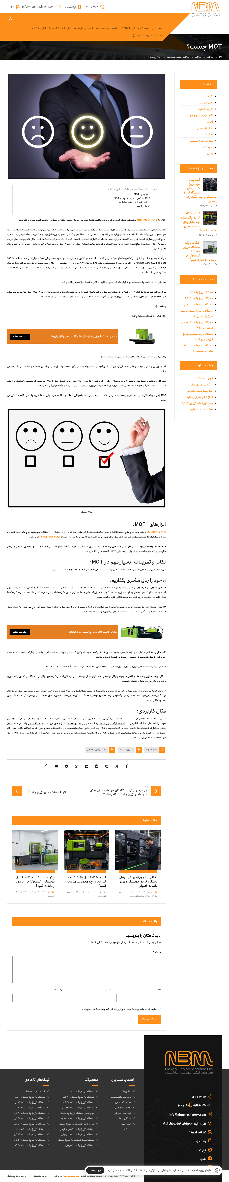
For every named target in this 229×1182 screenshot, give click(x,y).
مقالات (154, 896)
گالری (210, 122)
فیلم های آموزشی (122, 1113)
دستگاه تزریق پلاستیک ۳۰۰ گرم (29, 1145)
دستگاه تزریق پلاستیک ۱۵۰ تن (30, 1102)
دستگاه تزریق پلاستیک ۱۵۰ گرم (29, 1135)
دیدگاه (157, 952)
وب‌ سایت (57, 990)
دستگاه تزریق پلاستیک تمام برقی (77, 1135)
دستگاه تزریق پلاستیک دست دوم (77, 1118)
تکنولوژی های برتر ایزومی (199, 115)
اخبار (210, 96)
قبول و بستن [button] (95, 1170)
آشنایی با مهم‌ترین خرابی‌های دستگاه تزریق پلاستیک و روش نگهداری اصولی (200, 190)
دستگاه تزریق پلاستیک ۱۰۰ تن (30, 1097)
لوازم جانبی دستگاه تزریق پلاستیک (76, 1124)
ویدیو (210, 154)
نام (158, 990)
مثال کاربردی (141, 206)
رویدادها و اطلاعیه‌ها (121, 1097)
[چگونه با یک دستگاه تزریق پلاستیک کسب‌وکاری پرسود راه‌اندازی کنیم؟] (210, 247)
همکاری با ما (125, 1118)
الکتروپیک (126, 1124)
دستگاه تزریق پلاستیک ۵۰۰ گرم (78, 1102)
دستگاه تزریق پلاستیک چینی (79, 1145)
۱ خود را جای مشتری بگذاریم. (131, 202)
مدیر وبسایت (151, 749)
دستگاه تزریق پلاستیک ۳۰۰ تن (29, 1113)
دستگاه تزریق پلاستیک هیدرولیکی (77, 1129)
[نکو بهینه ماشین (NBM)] (220, 57)
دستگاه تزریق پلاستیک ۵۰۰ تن (29, 1124)
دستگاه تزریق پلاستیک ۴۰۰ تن (29, 1118)
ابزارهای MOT (141, 194)
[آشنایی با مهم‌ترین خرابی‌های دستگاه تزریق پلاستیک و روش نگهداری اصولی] (210, 184)
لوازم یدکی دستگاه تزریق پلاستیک (77, 1113)
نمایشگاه (208, 147)
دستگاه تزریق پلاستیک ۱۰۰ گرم (30, 1129)
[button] (127, 766)
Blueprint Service (50, 537)
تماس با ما (126, 1092)
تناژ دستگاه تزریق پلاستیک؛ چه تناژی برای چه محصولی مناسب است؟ (199, 222)
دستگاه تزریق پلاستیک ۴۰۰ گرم (78, 1097)
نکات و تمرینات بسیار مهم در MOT (131, 198)
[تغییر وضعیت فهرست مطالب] (153, 189)
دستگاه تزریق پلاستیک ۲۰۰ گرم (29, 1140)
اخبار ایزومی (206, 103)
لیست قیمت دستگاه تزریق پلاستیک (76, 1140)
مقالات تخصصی (123, 1108)
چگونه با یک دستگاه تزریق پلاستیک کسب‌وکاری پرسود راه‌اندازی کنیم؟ (200, 251)
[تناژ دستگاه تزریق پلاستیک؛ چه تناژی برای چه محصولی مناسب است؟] (210, 218)
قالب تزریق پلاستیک (35, 1092)
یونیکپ (127, 1129)
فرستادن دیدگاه (149, 1019)
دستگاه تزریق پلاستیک (82, 1092)
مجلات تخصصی (127, 892)
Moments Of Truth (147, 220)
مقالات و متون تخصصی (96, 749)
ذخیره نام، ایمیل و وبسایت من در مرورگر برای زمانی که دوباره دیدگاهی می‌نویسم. (119, 1009)
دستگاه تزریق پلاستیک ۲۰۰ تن (30, 1108)
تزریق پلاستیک (145, 892)
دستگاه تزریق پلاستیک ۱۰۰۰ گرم (78, 1108)
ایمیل (107, 990)
